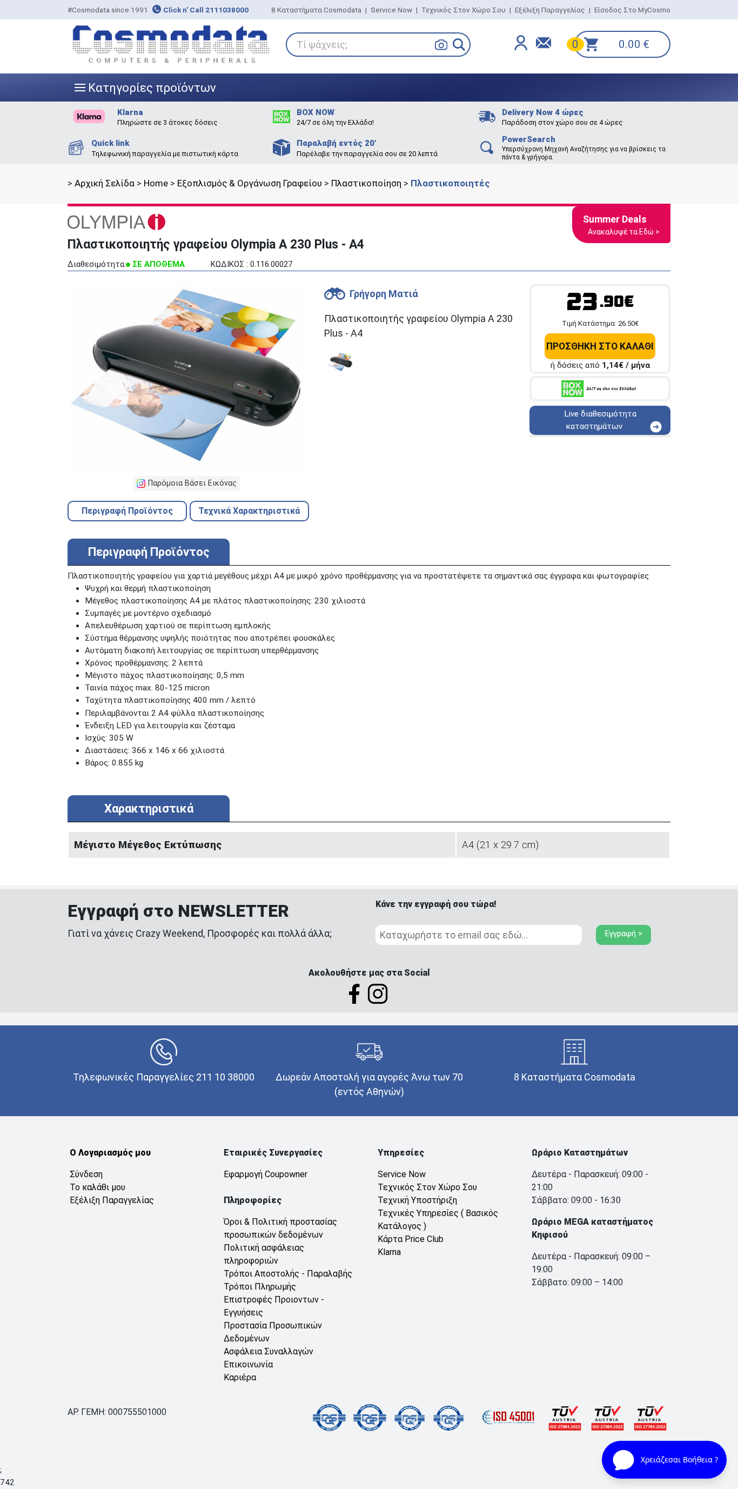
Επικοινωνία (248, 1364)
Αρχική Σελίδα (105, 183)
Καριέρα (240, 1377)
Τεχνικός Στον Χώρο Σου (463, 9)
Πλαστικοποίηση (366, 183)
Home (156, 183)
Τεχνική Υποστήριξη (417, 1200)
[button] (459, 44)
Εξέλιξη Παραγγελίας (550, 9)
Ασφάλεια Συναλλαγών (268, 1351)
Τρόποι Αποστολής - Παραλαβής (288, 1273)
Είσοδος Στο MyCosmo (632, 9)
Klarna (389, 1252)
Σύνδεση (86, 1174)
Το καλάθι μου (97, 1187)
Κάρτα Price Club (411, 1239)
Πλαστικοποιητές (450, 183)
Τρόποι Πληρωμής (260, 1286)
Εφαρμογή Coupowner (265, 1174)
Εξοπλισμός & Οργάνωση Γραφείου (249, 183)
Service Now (391, 9)
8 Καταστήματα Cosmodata (316, 9)
